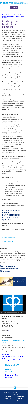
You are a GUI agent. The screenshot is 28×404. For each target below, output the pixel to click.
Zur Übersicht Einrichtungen (9, 237)
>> (10, 332)
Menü (15, 7)
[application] (13, 304)
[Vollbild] (24, 312)
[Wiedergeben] (2, 312)
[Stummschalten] (21, 312)
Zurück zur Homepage (7, 241)
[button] (13, 304)
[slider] (12, 312)
